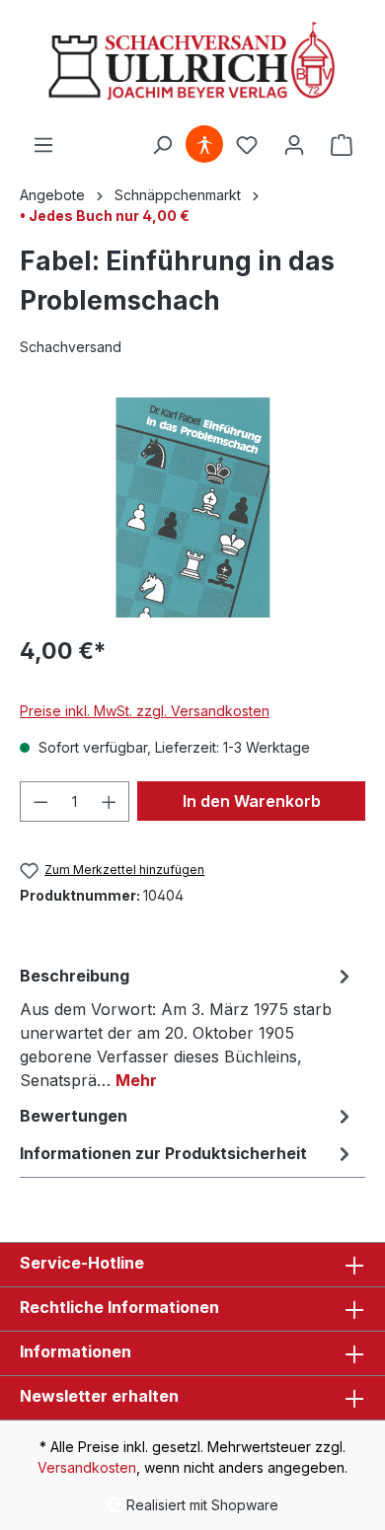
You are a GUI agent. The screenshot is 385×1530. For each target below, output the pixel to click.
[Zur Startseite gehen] (192, 62)
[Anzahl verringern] (40, 801)
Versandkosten (87, 1467)
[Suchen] (162, 145)
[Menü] (43, 145)
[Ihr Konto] (294, 145)
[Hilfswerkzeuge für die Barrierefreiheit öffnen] (204, 145)
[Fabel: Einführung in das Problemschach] (193, 508)
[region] (192, 508)
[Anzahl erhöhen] (109, 801)
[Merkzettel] (246, 145)
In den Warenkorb (252, 801)
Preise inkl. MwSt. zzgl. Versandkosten (145, 710)
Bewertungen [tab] (73, 1116)
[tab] (187, 1027)
